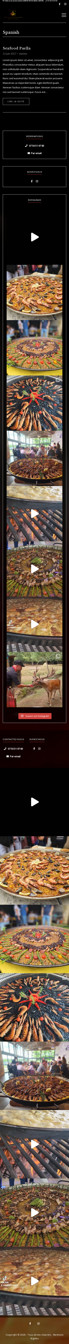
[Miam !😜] (34, 347)
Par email (36, 153)
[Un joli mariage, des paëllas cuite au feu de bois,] (34, 458)
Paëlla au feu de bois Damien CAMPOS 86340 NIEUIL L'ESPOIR (24, 1)
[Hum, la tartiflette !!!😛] (34, 624)
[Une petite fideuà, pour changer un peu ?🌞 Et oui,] (34, 292)
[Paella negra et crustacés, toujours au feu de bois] (34, 403)
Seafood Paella (17, 48)
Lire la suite (16, 101)
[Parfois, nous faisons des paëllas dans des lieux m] (34, 679)
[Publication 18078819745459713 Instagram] (34, 513)
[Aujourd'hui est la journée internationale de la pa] (34, 237)
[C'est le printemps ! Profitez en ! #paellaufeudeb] (34, 569)
